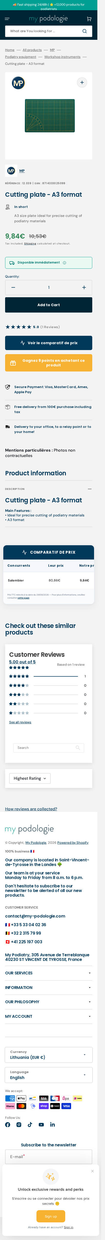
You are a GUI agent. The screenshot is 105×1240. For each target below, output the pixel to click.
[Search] (85, 31)
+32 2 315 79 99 (26, 933)
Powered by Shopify (72, 842)
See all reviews (20, 722)
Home (10, 50)
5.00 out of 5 (22, 662)
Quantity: (12, 277)
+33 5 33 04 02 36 (28, 925)
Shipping (30, 243)
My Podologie (35, 842)
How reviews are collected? (31, 809)
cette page (23, 598)
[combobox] (48, 31)
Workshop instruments (62, 57)
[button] (7, 18)
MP (52, 50)
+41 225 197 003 (26, 942)
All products (32, 50)
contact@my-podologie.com (35, 916)
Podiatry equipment (20, 57)
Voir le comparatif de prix (52, 342)
